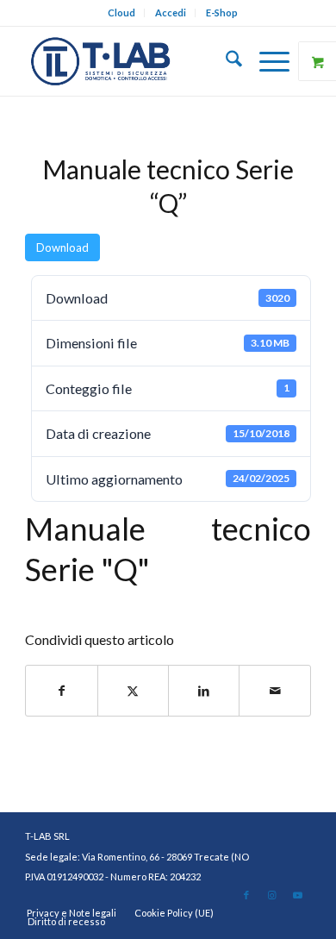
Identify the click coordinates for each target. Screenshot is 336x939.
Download (62, 247)
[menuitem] (122, 13)
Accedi (170, 12)
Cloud (121, 12)
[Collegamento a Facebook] (246, 895)
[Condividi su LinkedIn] (204, 691)
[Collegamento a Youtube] (298, 895)
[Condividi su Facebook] (61, 691)
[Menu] (265, 61)
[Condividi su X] (133, 691)
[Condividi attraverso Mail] (274, 691)
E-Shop (222, 12)
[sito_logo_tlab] (139, 61)
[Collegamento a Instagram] (272, 895)
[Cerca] (225, 61)
